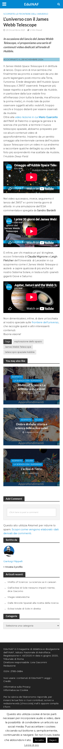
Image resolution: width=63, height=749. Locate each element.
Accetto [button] (39, 740)
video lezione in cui (36, 117)
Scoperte (9, 14)
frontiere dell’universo (45, 322)
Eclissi (38, 420)
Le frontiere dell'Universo (32, 14)
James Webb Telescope (18, 347)
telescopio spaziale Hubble (20, 352)
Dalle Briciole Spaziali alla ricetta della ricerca (33, 603)
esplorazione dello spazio (28, 341)
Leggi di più (31, 745)
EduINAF (31, 4)
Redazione (9, 665)
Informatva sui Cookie (15, 690)
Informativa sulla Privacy (16, 686)
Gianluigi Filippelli (13, 561)
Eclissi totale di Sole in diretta (24, 608)
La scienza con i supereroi (27, 381)
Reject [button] (53, 740)
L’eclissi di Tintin (31, 469)
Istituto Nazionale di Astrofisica (32, 652)
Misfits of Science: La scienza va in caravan (31, 387)
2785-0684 (16, 671)
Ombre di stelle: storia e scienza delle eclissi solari (31, 426)
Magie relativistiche (19, 597)
